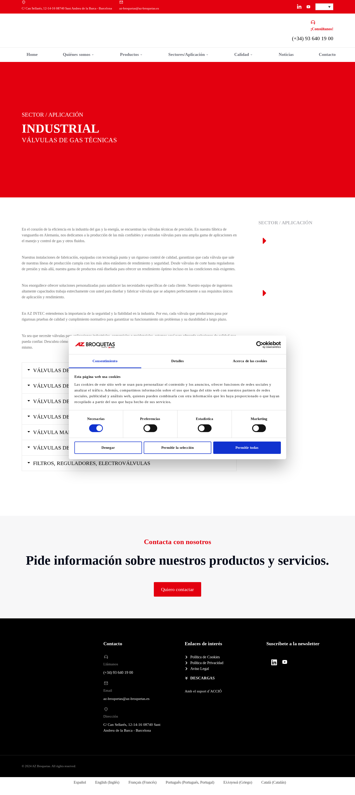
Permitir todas (246, 448)
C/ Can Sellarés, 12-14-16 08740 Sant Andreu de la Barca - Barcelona (67, 8)
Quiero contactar (177, 589)
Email (107, 690)
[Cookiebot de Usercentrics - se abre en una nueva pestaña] (260, 344)
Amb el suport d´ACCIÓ (203, 691)
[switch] (150, 428)
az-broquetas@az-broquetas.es (139, 8)
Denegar (108, 448)
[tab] (129, 463)
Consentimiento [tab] (104, 361)
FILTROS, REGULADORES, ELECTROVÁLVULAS (91, 463)
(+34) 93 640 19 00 (312, 38)
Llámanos (110, 664)
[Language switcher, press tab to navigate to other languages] (324, 6)
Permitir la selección (177, 448)
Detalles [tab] (177, 361)
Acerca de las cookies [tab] (250, 361)
